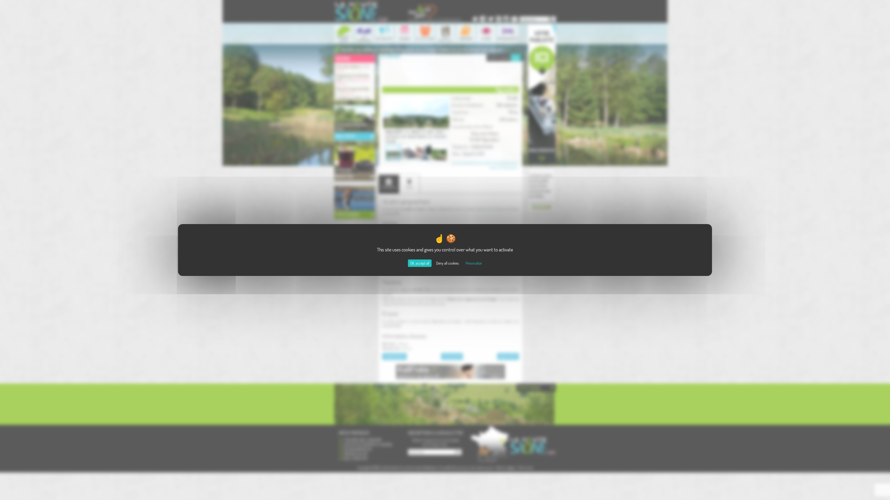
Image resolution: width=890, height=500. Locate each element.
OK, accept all (419, 263)
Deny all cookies (447, 263)
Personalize (474, 263)
